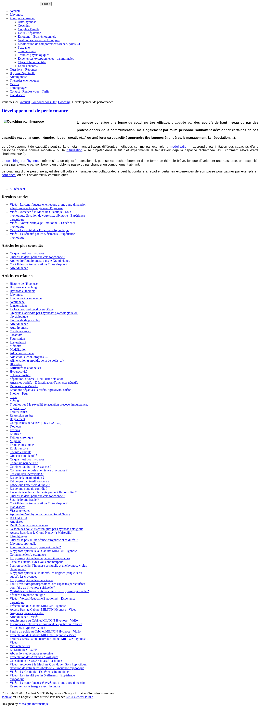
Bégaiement (17, 419)
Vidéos (14, 84)
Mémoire (15, 346)
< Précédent (17, 189)
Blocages (16, 364)
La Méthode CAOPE (23, 649)
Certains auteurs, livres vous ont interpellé (36, 562)
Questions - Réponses (24, 69)
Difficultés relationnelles (25, 368)
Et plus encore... (28, 66)
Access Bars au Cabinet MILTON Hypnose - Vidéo (43, 609)
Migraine (15, 441)
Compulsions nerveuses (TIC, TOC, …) (35, 422)
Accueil (15, 11)
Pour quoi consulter (22, 18)
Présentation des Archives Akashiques (34, 657)
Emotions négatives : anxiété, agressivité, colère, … (43, 390)
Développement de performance (35, 110)
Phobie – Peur (19, 393)
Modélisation (18, 349)
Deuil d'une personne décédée (29, 525)
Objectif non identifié (23, 455)
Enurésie (15, 433)
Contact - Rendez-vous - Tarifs (29, 91)
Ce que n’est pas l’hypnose (27, 253)
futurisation (74, 150)
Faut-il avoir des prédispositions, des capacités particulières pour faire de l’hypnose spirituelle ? (47, 585)
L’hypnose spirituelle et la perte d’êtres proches (40, 558)
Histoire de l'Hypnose (24, 283)
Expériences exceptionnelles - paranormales (46, 58)
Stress (13, 397)
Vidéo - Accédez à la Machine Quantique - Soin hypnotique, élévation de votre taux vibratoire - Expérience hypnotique (47, 215)
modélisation (179, 146)
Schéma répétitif (20, 375)
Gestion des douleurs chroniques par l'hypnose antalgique (46, 529)
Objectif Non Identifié (32, 62)
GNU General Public (79, 697)
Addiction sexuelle (22, 353)
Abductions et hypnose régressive (31, 653)
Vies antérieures (20, 510)
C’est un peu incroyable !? (26, 474)
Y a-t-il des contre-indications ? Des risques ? (38, 264)
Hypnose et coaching (23, 287)
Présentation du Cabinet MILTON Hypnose (38, 606)
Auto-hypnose (27, 22)
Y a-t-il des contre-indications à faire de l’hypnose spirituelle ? (49, 591)
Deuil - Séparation (29, 33)
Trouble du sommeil (22, 444)
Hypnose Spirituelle (22, 73)
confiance (9, 175)
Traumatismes (27, 51)
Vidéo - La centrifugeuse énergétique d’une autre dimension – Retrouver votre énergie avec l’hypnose (48, 206)
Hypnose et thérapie (22, 291)
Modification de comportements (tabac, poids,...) (49, 44)
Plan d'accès (17, 95)
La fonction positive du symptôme (31, 309)
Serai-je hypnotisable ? (24, 499)
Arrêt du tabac (19, 268)
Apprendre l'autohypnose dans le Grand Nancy (40, 260)
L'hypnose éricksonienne (26, 298)
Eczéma (15, 430)
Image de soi (18, 342)
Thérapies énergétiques (24, 80)
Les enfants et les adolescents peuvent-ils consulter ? (43, 492)
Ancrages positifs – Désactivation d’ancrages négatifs (44, 382)
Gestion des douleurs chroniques (39, 40)
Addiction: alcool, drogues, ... (29, 357)
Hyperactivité (18, 371)
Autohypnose (18, 77)
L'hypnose (16, 14)
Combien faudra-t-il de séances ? (31, 466)
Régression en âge (21, 415)
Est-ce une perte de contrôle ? (29, 488)
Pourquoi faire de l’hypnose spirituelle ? (35, 547)
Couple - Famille (28, 29)
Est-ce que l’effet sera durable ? (30, 485)
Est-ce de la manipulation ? (27, 477)
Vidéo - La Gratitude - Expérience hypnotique (39, 230)
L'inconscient (18, 305)
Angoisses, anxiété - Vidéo (27, 613)
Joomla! (7, 697)
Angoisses (16, 521)
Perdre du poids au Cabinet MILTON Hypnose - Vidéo (45, 631)
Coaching (24, 25)
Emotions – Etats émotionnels (37, 36)
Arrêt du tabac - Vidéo (24, 616)
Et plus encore (19, 448)
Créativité (16, 335)
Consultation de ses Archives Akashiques (36, 660)
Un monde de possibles (25, 320)
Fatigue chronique (21, 437)
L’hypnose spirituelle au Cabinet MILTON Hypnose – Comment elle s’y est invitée (44, 552)
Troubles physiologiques (33, 55)
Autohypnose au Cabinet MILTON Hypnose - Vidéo (44, 620)
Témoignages (18, 87)
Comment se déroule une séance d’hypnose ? (38, 470)
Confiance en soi (20, 331)
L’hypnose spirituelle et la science (31, 580)
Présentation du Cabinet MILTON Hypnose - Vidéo (43, 635)
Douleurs (16, 426)
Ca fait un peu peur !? (24, 463)
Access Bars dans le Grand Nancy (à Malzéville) (41, 532)
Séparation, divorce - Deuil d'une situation (37, 379)
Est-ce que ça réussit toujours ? (29, 481)
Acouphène (17, 302)
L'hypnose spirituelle (23, 543)
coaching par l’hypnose (23, 161)
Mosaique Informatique (34, 704)
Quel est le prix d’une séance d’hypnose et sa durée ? (44, 540)
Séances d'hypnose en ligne (27, 595)
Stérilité (15, 400)
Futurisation (17, 338)
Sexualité (24, 47)
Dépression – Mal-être (24, 386)
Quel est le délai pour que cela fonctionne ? (37, 257)
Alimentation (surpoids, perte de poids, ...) (37, 360)
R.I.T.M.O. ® (18, 518)
